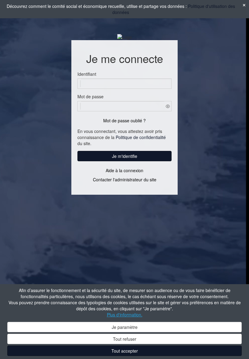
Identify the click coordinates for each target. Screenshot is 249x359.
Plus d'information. (124, 315)
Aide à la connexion (124, 170)
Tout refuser (124, 339)
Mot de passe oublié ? (124, 120)
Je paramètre (125, 327)
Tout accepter (124, 351)
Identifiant (86, 74)
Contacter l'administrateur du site (124, 179)
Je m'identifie (124, 156)
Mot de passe (90, 96)
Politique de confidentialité (141, 137)
